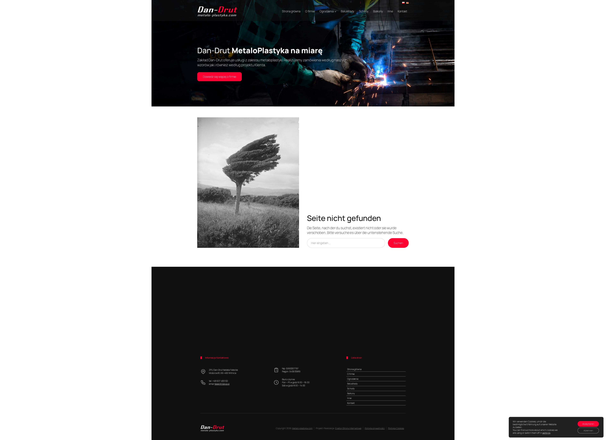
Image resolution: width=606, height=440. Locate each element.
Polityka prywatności (375, 428)
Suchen (398, 243)
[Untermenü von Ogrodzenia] (335, 11)
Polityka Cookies (396, 428)
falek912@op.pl (222, 383)
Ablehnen (588, 430)
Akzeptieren (588, 423)
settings (546, 432)
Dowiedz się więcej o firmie (219, 76)
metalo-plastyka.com (302, 428)
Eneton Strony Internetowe (348, 428)
